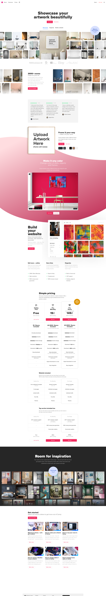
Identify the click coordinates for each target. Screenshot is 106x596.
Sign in (95, 2)
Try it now (50, 21)
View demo (56, 21)
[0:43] (36, 530)
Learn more (31, 248)
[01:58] (70, 555)
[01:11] (53, 555)
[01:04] (53, 530)
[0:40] (70, 530)
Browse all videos (32, 517)
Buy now (53, 319)
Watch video (31, 542)
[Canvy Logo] (2, 2)
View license (36, 358)
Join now (100, 2)
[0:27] (36, 555)
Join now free (36, 319)
